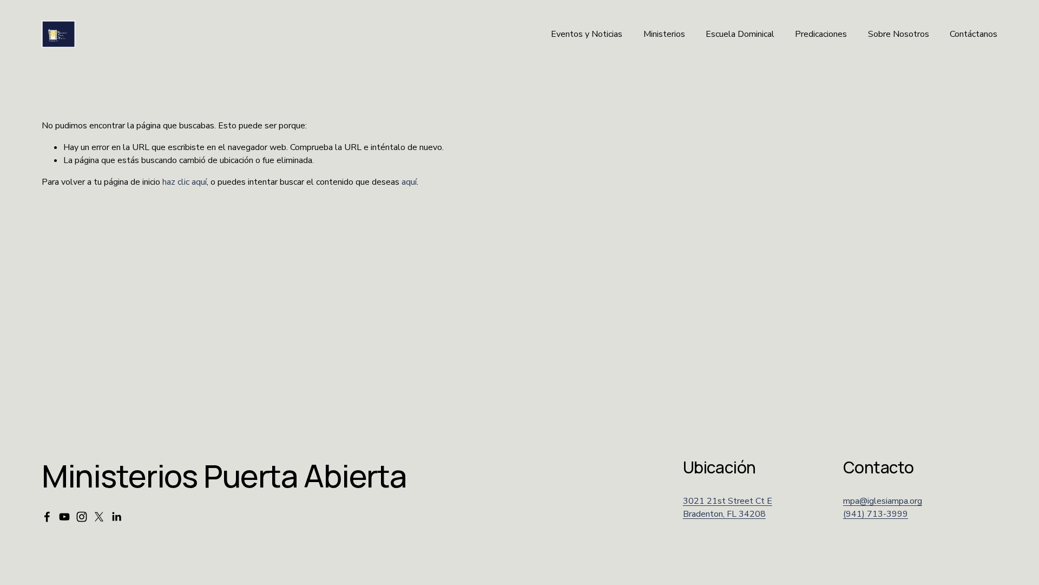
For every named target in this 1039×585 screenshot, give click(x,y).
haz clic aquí (184, 182)
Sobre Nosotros (898, 34)
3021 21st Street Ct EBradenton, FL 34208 (727, 507)
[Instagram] (81, 516)
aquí (409, 182)
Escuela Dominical (740, 34)
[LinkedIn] (116, 516)
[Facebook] (47, 516)
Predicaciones (821, 34)
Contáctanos (973, 34)
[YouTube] (64, 516)
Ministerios (664, 34)
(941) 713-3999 (875, 514)
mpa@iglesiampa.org (882, 501)
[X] (99, 516)
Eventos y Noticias (586, 34)
